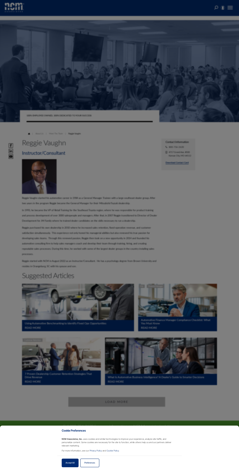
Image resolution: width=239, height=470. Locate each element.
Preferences (89, 463)
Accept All (70, 463)
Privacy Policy (96, 450)
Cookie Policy (112, 450)
